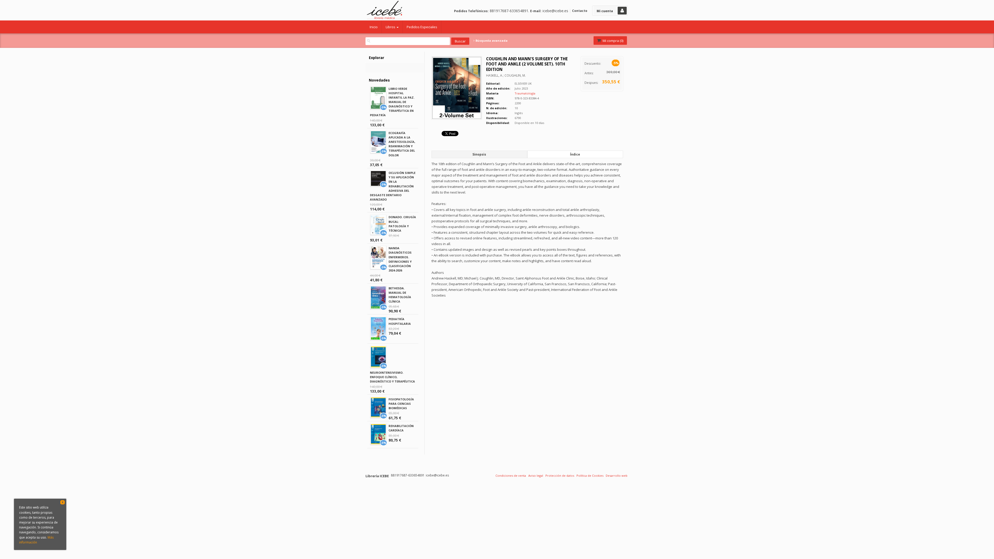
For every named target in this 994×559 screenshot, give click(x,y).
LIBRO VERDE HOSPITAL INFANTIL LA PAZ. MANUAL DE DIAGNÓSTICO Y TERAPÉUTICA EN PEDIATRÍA (392, 102)
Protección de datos (559, 475)
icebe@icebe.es (555, 10)
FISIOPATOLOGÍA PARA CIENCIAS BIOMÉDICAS (401, 403)
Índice (575, 154)
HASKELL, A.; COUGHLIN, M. (506, 75)
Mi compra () (612, 40)
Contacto (579, 11)
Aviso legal (535, 475)
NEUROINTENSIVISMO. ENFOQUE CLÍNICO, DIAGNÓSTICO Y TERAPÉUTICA (392, 377)
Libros (391, 27)
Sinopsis (479, 154)
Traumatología (525, 93)
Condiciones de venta (510, 475)
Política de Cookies (589, 475)
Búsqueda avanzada (491, 40)
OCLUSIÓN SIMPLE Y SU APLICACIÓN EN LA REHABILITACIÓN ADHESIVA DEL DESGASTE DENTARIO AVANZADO (392, 186)
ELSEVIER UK (523, 83)
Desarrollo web (616, 475)
